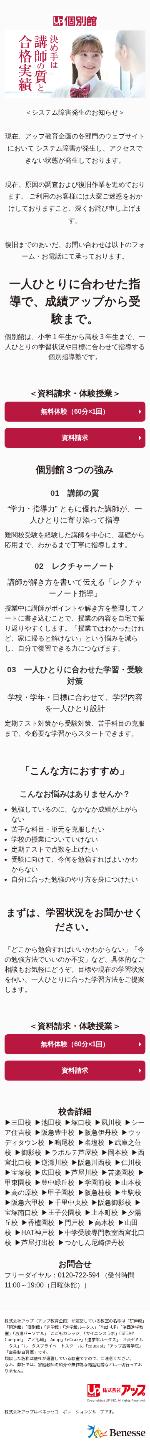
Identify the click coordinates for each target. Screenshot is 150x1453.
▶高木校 (101, 1222)
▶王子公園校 (61, 1212)
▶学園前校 (94, 1182)
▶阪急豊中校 (55, 1132)
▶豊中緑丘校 (55, 1182)
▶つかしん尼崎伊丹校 (91, 1242)
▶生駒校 (128, 1192)
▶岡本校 (114, 1152)
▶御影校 (28, 1152)
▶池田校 (48, 1122)
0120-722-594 (79, 1275)
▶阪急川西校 (91, 1162)
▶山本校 (128, 1182)
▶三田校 (18, 1122)
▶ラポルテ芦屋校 (71, 1152)
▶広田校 (48, 1172)
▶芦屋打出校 (35, 1242)
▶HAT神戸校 (35, 1232)
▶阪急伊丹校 (98, 1132)
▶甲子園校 (58, 1192)
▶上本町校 (101, 1212)
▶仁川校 (128, 1162)
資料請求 (75, 437)
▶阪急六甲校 (25, 1202)
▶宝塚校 (18, 1172)
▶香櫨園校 (38, 1222)
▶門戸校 (71, 1222)
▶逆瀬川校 (51, 1162)
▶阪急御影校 (111, 1202)
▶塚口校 (78, 1122)
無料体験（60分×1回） (75, 411)
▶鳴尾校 (61, 1142)
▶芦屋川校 (81, 1172)
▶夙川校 (108, 1122)
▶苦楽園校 (118, 1172)
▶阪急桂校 (94, 1192)
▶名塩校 (91, 1142)
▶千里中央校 (68, 1202)
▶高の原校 (21, 1192)
